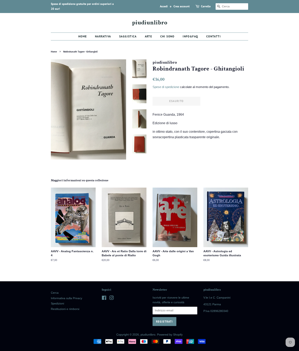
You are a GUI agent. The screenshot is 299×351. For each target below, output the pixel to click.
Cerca (55, 292)
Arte (148, 36)
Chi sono (167, 36)
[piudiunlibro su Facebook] (104, 298)
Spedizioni (57, 303)
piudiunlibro (149, 22)
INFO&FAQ (190, 36)
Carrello (206, 6)
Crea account (182, 6)
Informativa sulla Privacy (66, 298)
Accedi (164, 6)
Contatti (213, 36)
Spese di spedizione (166, 87)
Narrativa (103, 36)
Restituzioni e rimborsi (65, 309)
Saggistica (127, 36)
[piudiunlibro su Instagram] (111, 298)
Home (82, 36)
